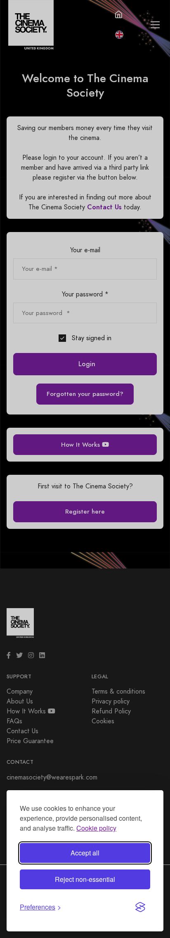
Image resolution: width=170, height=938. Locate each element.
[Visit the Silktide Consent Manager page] (140, 907)
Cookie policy (96, 828)
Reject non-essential (85, 879)
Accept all (85, 852)
